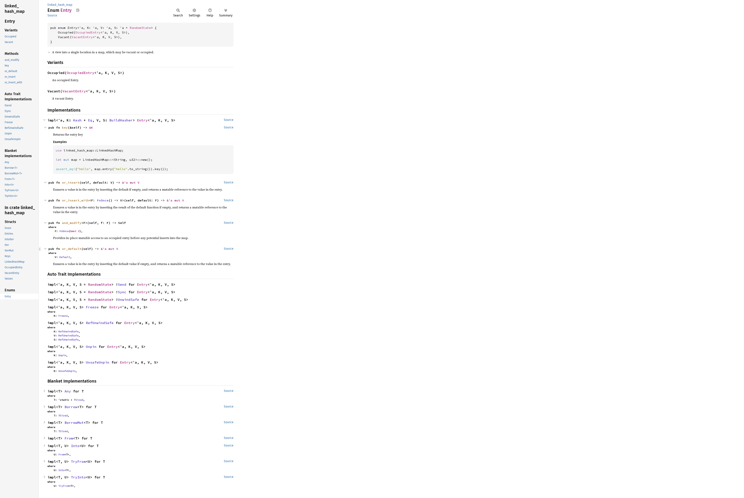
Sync (122, 292)
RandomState (140, 28)
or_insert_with (75, 200)
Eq (90, 120)
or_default (71, 249)
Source (52, 15)
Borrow (71, 407)
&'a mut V (131, 182)
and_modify (71, 223)
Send (122, 284)
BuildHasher (121, 120)
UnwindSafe (128, 299)
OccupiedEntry (88, 32)
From (69, 438)
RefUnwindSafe (100, 323)
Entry (142, 120)
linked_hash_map (59, 5)
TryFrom (78, 461)
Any (68, 391)
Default (64, 257)
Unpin (91, 346)
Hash (77, 120)
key (65, 127)
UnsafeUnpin (97, 362)
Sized (79, 400)
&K (91, 127)
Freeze (92, 307)
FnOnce (102, 200)
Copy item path (78, 10)
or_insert (70, 182)
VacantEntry (82, 37)
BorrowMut (74, 422)
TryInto (78, 477)
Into (75, 446)
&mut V (74, 231)
